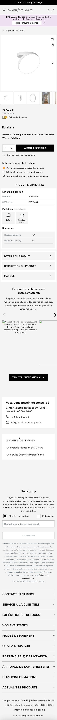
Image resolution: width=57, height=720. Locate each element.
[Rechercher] (48, 10)
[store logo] (21, 10)
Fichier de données (17, 117)
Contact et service (18, 594)
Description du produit (20, 266)
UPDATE (26, 23)
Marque (9, 276)
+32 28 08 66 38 (20, 416)
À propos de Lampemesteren (26, 667)
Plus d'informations (19, 677)
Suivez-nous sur (16, 646)
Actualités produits (20, 687)
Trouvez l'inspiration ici (26, 377)
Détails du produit (17, 256)
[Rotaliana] (17, 127)
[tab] (28, 594)
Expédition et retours (21, 615)
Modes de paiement (18, 636)
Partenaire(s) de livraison (25, 656)
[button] (7, 98)
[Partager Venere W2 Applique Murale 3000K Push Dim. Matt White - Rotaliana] (52, 44)
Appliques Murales (15, 30)
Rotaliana (33, 196)
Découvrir (40, 19)
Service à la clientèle (20, 604)
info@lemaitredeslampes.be (26, 422)
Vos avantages (15, 625)
